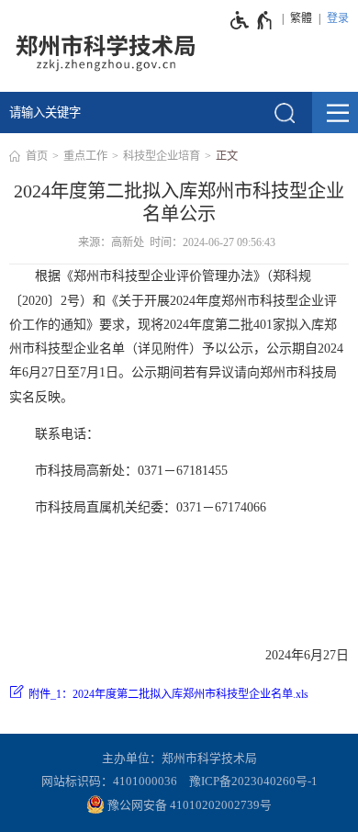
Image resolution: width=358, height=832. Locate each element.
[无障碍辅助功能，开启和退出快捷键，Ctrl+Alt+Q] (252, 20)
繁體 (301, 18)
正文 (227, 156)
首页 (37, 156)
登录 (338, 18)
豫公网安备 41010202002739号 (188, 805)
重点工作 (85, 156)
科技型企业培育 (161, 156)
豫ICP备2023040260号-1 (253, 781)
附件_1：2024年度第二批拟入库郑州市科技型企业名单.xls (168, 694)
